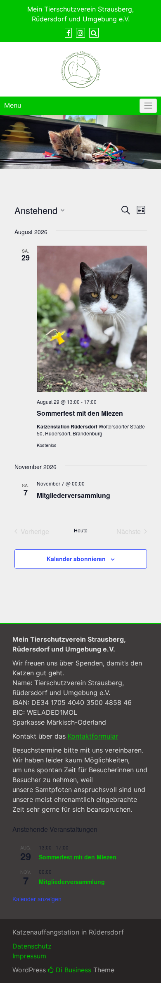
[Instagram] (80, 33)
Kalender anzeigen (37, 899)
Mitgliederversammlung (73, 495)
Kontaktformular (93, 736)
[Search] (94, 33)
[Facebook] (68, 33)
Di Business (72, 970)
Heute (81, 530)
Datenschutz (32, 946)
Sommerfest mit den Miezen (80, 413)
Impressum (29, 956)
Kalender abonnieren (76, 559)
